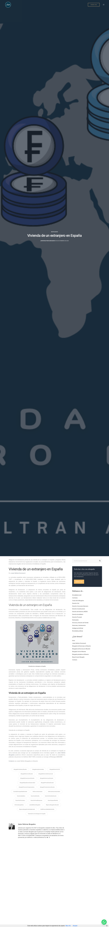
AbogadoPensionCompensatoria (26, 787)
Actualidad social (76, 595)
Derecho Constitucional (78, 609)
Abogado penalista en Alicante (80, 654)
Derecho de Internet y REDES (80, 611)
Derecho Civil (75, 603)
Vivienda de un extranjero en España (36, 813)
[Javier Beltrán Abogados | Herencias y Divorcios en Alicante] (8, 4)
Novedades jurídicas (77, 631)
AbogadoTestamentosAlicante (47, 787)
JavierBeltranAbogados (34, 804)
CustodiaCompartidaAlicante (20, 791)
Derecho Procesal (77, 617)
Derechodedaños (21, 796)
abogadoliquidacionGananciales (27, 782)
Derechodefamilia (35, 796)
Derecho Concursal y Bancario (80, 606)
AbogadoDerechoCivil (54, 769)
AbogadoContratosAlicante (20, 769)
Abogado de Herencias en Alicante (81, 646)
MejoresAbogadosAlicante (52, 804)
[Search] (100, 561)
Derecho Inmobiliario (77, 614)
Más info (68, 925)
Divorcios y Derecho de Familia (80, 622)
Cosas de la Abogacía (78, 600)
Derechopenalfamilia (53, 800)
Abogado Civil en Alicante (79, 651)
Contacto (11, 761)
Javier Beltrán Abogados (47, 240)
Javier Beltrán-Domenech (18, 573)
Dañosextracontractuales (54, 791)
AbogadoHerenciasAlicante (46, 778)
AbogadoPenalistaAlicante (47, 782)
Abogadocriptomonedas (38, 769)
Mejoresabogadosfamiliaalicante (27, 809)
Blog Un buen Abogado (78, 657)
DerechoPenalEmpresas (36, 800)
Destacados (54, 231)
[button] (104, 922)
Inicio (73, 640)
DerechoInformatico (20, 800)
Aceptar (75, 925)
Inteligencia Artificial (77, 628)
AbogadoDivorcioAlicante (27, 773)
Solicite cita (79, 581)
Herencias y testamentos (79, 625)
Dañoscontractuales (37, 791)
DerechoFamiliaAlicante (50, 796)
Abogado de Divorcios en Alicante (81, 649)
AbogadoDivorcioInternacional (45, 773)
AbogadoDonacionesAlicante (27, 778)
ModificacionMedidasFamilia (47, 809)
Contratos (75, 598)
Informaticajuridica (19, 804)
